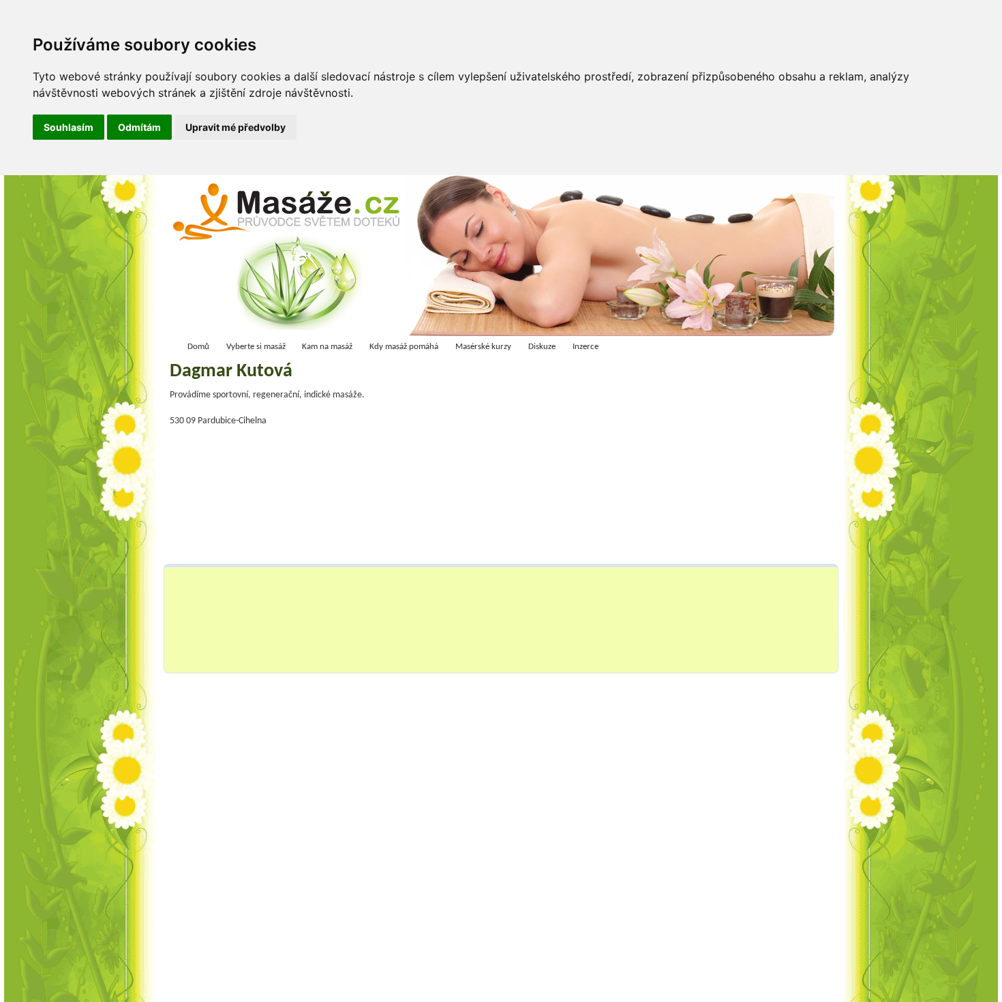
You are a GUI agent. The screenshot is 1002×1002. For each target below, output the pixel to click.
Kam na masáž (327, 346)
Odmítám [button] (139, 127)
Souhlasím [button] (68, 127)
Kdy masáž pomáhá (403, 346)
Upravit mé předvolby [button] (235, 127)
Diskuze (542, 346)
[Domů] (290, 259)
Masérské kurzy (483, 346)
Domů (198, 346)
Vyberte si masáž (256, 346)
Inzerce (585, 346)
